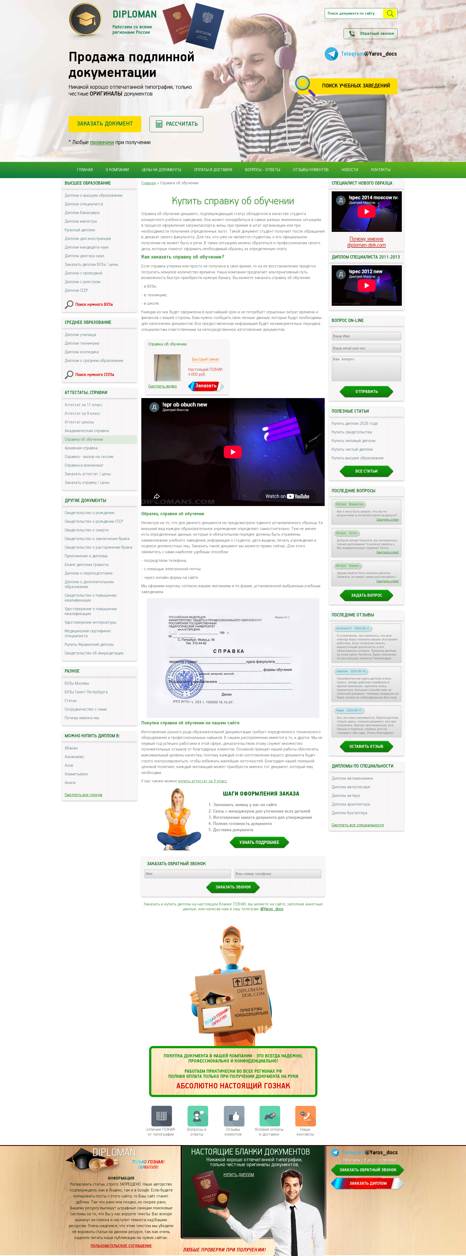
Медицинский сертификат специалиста (88, 634)
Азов (69, 765)
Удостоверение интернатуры (90, 622)
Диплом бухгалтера (349, 813)
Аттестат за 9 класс (82, 413)
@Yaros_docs (271, 909)
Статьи (71, 700)
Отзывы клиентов (311, 170)
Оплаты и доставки (213, 170)
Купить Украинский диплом (89, 644)
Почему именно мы (82, 718)
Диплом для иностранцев (88, 238)
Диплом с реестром (82, 282)
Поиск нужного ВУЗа (94, 304)
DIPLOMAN (114, 1153)
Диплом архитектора (351, 804)
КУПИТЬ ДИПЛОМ (239, 1175)
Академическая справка (87, 431)
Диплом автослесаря (351, 787)
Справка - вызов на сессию (89, 456)
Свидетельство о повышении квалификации (90, 598)
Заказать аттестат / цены (88, 474)
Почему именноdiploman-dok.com (366, 242)
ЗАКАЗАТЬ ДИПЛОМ (368, 1183)
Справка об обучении (84, 439)
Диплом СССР (76, 290)
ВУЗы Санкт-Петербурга (86, 692)
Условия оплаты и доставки (269, 1132)
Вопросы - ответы (262, 170)
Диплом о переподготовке (89, 573)
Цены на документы (161, 170)
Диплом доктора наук (84, 256)
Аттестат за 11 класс (83, 405)
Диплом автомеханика (352, 778)
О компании (117, 170)
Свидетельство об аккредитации (94, 653)
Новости (350, 170)
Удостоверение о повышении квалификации (91, 611)
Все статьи (366, 471)
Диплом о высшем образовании (93, 195)
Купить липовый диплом (353, 441)
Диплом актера (346, 795)
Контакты (380, 170)
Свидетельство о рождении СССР (94, 521)
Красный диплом (80, 230)
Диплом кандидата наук (87, 247)
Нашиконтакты (305, 1132)
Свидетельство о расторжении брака (98, 547)
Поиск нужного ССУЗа (95, 374)
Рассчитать (182, 124)
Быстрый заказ (205, 359)
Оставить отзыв (366, 746)
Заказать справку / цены (87, 482)
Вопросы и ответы (196, 1132)
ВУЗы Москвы (77, 683)
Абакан (71, 748)
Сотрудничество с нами (86, 709)
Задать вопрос (366, 595)
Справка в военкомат (84, 465)
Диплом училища (80, 334)
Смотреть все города (83, 795)
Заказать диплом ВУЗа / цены (91, 264)
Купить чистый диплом (352, 449)
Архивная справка (81, 448)
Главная (85, 170)
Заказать (206, 386)
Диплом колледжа (82, 352)
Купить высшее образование (358, 458)
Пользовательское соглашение (121, 1246)
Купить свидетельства (352, 432)
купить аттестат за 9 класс (202, 781)
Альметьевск (76, 774)
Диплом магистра (81, 221)
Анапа (70, 782)
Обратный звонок (377, 33)
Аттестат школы (79, 422)
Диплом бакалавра (82, 213)
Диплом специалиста (84, 204)
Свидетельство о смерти (87, 530)
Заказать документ (105, 123)
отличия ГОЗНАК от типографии (160, 1132)
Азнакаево (74, 757)
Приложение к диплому (86, 556)
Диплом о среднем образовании (94, 360)
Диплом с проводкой (83, 273)
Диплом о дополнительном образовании (89, 584)
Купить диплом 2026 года (355, 423)
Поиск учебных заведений (356, 86)
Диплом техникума (82, 343)
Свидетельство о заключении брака (97, 539)
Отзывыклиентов (233, 1132)
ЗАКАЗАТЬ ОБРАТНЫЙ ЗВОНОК (368, 1170)
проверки (102, 142)
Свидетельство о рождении (89, 513)
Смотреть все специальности (358, 825)
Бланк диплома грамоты (87, 564)
